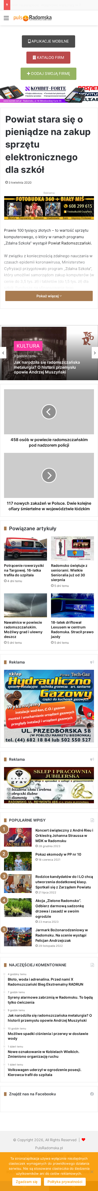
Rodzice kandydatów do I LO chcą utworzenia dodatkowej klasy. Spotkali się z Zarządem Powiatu (64, 881)
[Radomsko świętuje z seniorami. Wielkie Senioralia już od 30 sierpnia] (72, 548)
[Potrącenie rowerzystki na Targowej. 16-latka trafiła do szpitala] (25, 548)
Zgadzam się (26, 1181)
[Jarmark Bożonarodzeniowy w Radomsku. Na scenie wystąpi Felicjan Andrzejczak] (18, 937)
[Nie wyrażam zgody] (91, 1171)
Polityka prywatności (64, 1181)
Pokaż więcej (48, 296)
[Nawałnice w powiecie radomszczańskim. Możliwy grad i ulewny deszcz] (25, 605)
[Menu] (6, 19)
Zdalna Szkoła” (78, 268)
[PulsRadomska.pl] (33, 18)
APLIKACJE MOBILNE (49, 41)
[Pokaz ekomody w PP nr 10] (18, 861)
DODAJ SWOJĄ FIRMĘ (50, 73)
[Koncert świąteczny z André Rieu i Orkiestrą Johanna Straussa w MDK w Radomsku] (18, 837)
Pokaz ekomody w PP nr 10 (58, 854)
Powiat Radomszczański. (69, 243)
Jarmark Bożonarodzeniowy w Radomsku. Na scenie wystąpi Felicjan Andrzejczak (61, 935)
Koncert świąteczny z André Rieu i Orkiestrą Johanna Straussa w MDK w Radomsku (64, 835)
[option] (49, 352)
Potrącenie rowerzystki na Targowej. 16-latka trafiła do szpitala (24, 570)
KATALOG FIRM (50, 57)
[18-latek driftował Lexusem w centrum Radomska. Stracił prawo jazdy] (72, 605)
